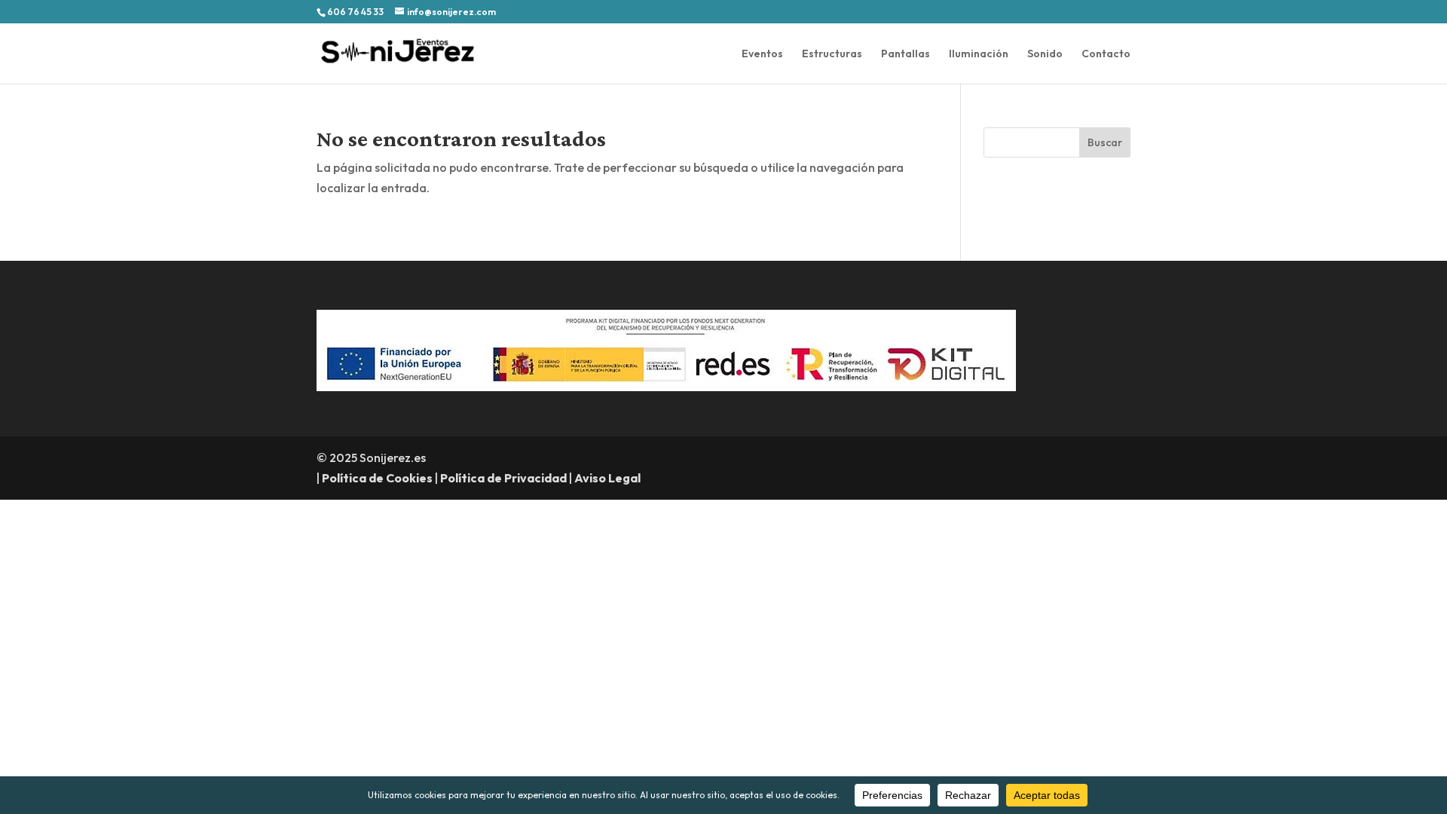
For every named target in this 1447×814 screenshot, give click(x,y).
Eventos (762, 54)
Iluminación (978, 54)
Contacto (1105, 54)
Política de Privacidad (503, 477)
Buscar (1105, 142)
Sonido (1045, 54)
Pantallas (905, 54)
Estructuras (832, 54)
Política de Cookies (377, 477)
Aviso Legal (607, 477)
